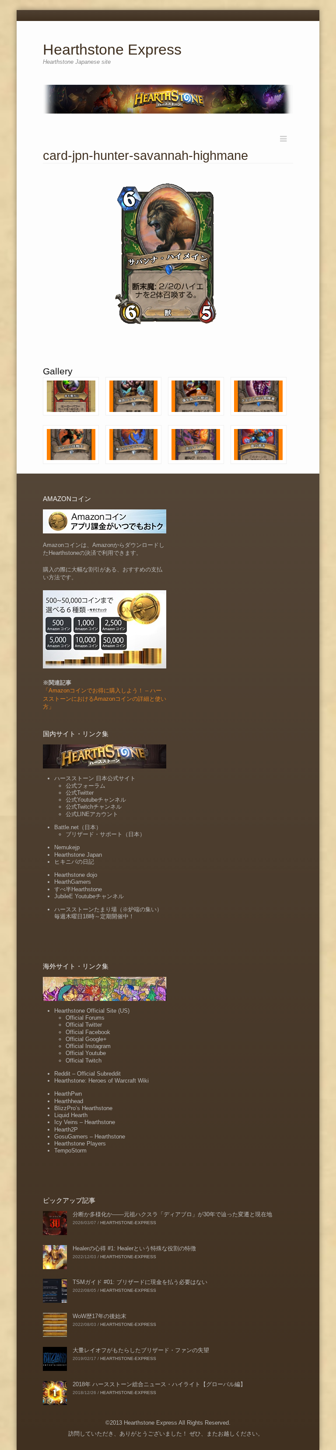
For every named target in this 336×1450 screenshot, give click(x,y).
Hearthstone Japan (78, 854)
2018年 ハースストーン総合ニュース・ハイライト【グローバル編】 (159, 1384)
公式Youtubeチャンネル (96, 799)
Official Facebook (88, 1032)
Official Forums (85, 1017)
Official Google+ (86, 1039)
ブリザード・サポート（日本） (105, 834)
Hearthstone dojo (75, 875)
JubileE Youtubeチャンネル (89, 896)
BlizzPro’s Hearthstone (83, 1108)
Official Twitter (84, 1024)
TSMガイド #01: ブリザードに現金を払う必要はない (140, 1282)
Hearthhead (68, 1101)
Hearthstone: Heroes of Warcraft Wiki (101, 1080)
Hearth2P (66, 1129)
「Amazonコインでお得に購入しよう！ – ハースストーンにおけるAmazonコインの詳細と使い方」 (104, 698)
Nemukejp (67, 847)
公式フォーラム (85, 785)
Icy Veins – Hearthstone (84, 1122)
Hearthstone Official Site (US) (92, 1010)
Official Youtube (86, 1053)
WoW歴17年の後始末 (99, 1316)
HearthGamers (72, 882)
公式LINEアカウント (92, 814)
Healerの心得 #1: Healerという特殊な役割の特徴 (134, 1248)
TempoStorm (70, 1150)
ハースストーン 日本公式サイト (95, 778)
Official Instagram (88, 1046)
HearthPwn (68, 1093)
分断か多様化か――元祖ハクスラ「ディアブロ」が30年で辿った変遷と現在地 (172, 1214)
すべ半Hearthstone (78, 889)
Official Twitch (84, 1060)
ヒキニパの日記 (74, 861)
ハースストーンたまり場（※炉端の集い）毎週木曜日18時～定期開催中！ (108, 913)
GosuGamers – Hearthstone (89, 1136)
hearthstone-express (128, 1222)
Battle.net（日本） (78, 827)
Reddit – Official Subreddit (87, 1073)
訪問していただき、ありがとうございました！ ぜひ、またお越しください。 (165, 1433)
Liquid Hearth (71, 1115)
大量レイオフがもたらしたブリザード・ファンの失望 (141, 1350)
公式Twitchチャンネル (94, 806)
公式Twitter (80, 792)
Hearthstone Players (80, 1143)
